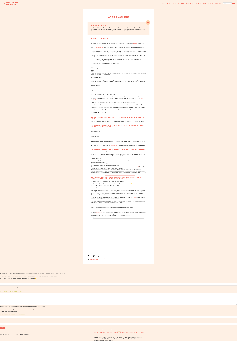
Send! (2, 327)
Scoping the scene (106, 257)
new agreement (135, 166)
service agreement (99, 47)
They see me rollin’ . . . (94, 259)
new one (134, 197)
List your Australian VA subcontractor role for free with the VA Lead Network (120, 175)
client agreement (109, 122)
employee (135, 43)
